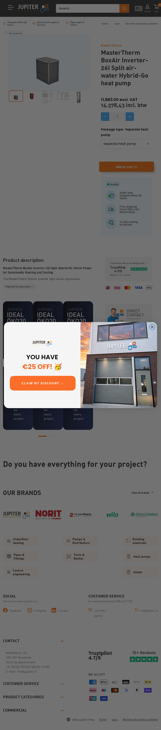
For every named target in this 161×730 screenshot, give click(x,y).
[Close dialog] (152, 327)
